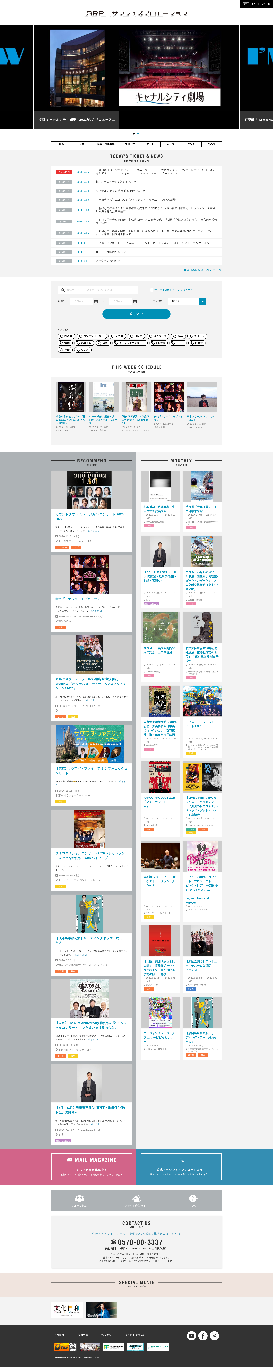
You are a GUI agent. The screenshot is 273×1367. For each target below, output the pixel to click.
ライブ (76, 547)
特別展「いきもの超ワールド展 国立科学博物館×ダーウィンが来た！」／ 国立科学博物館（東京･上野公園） (202, 580)
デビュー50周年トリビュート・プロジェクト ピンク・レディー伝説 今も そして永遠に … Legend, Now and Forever (202, 889)
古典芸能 (86, 343)
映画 (203, 829)
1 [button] (134, 134)
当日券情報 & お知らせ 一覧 (204, 270)
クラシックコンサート (132, 343)
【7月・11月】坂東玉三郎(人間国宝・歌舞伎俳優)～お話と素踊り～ (91, 1110)
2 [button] (138, 134)
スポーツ (130, 144)
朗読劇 (68, 336)
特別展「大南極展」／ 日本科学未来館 (202, 509)
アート (150, 144)
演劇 (67, 343)
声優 (67, 349)
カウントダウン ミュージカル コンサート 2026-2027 (89, 516)
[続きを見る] (94, 531)
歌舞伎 (199, 343)
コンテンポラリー (93, 336)
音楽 (81, 144)
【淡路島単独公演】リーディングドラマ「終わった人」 (90, 940)
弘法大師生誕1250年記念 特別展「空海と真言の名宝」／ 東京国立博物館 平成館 (202, 654)
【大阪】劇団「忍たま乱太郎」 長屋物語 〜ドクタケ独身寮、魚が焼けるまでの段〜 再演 (160, 968)
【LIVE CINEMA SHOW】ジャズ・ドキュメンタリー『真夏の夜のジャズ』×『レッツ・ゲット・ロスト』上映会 (202, 806)
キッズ (171, 144)
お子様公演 (159, 336)
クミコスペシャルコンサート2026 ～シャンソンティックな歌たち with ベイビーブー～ (90, 855)
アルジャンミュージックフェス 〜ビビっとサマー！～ (159, 1037)
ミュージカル (62, 547)
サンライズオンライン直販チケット (174, 289)
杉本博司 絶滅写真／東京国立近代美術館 (159, 509)
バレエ (138, 336)
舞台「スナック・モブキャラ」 (78, 599)
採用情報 (83, 1335)
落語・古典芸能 (106, 144)
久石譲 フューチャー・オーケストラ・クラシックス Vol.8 (160, 881)
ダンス (191, 144)
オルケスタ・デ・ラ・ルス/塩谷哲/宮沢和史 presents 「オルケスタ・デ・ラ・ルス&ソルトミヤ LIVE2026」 (90, 683)
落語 (105, 343)
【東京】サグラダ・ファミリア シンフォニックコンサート (91, 771)
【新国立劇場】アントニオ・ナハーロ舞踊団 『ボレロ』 (201, 965)
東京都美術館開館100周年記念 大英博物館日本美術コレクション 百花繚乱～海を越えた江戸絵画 (160, 728)
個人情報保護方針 (135, 1335)
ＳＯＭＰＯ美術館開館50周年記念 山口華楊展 (159, 650)
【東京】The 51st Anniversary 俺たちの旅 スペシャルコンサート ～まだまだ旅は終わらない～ (91, 1025)
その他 (211, 144)
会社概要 (59, 1335)
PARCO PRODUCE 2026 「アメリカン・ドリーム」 (159, 802)
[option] (136, 77)
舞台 (61, 144)
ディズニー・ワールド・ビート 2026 (201, 724)
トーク (61, 1056)
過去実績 (106, 1335)
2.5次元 (160, 343)
